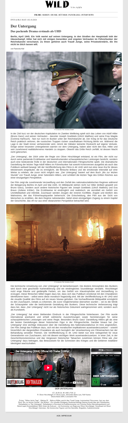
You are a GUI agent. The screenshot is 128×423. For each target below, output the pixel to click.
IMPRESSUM (67, 416)
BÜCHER (63, 14)
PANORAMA (74, 14)
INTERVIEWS (88, 14)
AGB (58, 416)
